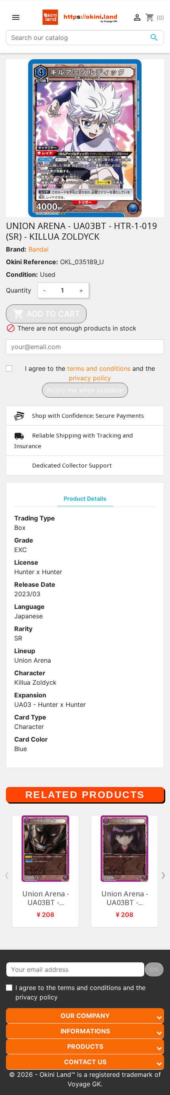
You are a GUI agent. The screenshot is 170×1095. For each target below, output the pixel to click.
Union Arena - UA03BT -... (45, 898)
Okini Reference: (32, 262)
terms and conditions (98, 368)
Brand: (16, 249)
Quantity (18, 290)
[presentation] (6, 875)
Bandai (38, 249)
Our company (85, 1016)
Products (85, 1046)
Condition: (22, 274)
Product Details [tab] (85, 498)
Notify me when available (85, 390)
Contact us (85, 1062)
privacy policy (90, 378)
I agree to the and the (90, 373)
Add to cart (46, 314)
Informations (85, 1031)
